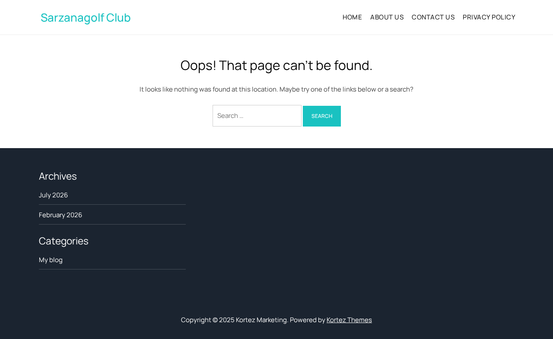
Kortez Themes (349, 319)
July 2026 (53, 195)
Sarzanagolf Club (86, 17)
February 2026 (60, 214)
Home (352, 17)
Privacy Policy (489, 17)
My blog (51, 259)
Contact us (433, 17)
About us (387, 17)
